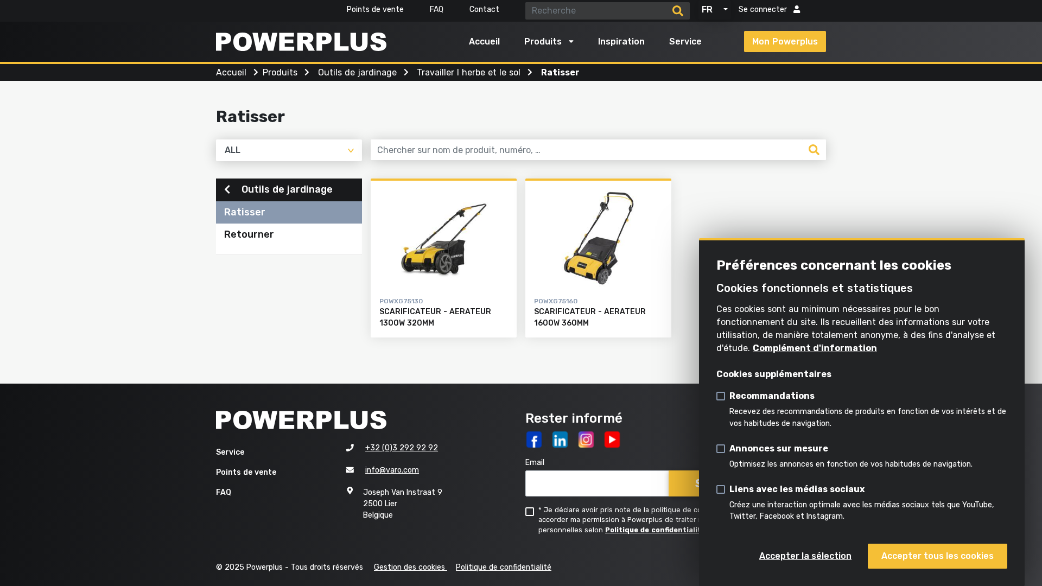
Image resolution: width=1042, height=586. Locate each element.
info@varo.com (392, 470)
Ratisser (244, 212)
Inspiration (621, 41)
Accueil (484, 41)
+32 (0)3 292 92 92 (401, 448)
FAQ (436, 9)
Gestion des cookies (410, 567)
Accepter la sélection (805, 556)
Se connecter (764, 9)
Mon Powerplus (785, 41)
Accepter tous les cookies (937, 556)
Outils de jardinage (286, 189)
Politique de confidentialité (655, 530)
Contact (484, 9)
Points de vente (375, 9)
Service (685, 41)
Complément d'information (815, 348)
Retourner (249, 234)
